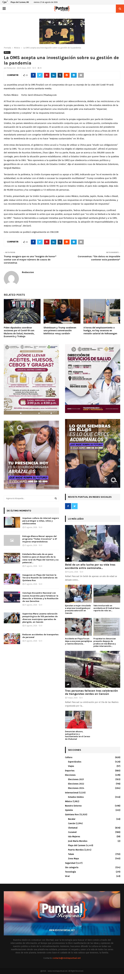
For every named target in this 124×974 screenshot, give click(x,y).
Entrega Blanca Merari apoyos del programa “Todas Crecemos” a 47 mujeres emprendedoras (39, 539)
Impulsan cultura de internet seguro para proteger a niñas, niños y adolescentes (40, 521)
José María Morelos (77, 841)
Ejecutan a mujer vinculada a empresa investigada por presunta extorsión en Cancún (78, 609)
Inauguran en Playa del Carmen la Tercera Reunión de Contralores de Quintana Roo (39, 578)
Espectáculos (74, 762)
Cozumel (72, 832)
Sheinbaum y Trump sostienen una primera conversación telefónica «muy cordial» (60, 330)
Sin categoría (71, 867)
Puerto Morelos (76, 850)
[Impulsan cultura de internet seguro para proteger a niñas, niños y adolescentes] (12, 522)
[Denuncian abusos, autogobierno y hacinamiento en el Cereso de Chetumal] (78, 720)
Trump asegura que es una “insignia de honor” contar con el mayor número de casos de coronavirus (30, 259)
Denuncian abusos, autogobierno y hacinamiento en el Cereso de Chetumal (77, 735)
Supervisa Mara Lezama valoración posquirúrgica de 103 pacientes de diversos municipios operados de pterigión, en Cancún (40, 617)
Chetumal (72, 828)
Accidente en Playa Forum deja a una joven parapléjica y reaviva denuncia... (78, 641)
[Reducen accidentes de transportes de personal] (12, 638)
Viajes (71, 766)
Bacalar (71, 819)
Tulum (71, 854)
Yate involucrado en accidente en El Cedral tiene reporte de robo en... (106, 608)
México (7, 52)
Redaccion (11, 68)
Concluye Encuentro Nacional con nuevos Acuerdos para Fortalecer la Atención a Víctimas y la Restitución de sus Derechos (40, 597)
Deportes (69, 770)
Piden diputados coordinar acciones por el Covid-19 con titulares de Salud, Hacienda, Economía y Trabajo (19, 332)
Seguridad (70, 863)
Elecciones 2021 (76, 779)
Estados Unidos (76, 797)
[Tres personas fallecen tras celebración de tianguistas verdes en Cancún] (92, 669)
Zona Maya (73, 858)
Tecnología (70, 872)
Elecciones (70, 775)
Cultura (68, 757)
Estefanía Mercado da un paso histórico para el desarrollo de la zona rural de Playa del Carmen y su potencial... (40, 558)
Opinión (69, 810)
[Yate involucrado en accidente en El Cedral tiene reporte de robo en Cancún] (106, 593)
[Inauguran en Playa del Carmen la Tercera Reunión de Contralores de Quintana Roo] (12, 579)
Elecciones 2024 (76, 788)
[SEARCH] (55, 498)
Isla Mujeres (74, 836)
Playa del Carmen (76, 845)
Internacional (71, 792)
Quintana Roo (72, 814)
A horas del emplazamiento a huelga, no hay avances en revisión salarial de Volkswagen (100, 330)
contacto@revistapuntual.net (66, 958)
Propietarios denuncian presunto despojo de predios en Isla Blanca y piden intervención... (104, 642)
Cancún (71, 823)
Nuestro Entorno (73, 806)
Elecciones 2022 (76, 784)
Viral (67, 876)
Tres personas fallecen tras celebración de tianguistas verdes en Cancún (91, 692)
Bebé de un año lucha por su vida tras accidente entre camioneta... (90, 566)
